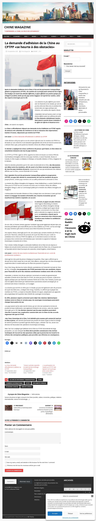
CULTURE (6, 36)
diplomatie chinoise (39, 383)
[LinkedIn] (75, 121)
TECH (71, 36)
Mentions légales (39, 488)
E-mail (7, 451)
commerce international (14, 383)
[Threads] (79, 121)
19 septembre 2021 (12, 51)
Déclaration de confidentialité (70, 517)
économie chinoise (12, 387)
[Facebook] (70, 121)
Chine (40, 379)
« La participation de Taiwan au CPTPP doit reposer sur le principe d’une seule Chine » (49, 368)
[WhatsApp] (88, 121)
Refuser (70, 513)
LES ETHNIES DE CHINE (81, 130)
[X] (84, 121)
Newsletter (68, 64)
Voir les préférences (86, 513)
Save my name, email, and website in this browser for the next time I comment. (31, 462)
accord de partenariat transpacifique (22, 379)
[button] (92, 496)
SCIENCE (53, 36)
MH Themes (31, 517)
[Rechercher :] (77, 44)
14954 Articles (35, 394)
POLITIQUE (44, 36)
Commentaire (9, 432)
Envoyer (67, 71)
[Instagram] (66, 121)
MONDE (34, 36)
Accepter (55, 513)
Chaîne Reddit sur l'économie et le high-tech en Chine (70, 228)
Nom (6, 446)
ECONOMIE (17, 36)
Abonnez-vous (25, 481)
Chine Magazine (25, 51)
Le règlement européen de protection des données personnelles (46, 484)
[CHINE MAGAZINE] (48, 22)
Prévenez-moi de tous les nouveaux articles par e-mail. (23, 465)
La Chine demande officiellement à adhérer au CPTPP (29, 136)
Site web (7, 457)
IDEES (25, 36)
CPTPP (28, 383)
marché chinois (27, 387)
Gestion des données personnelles (44, 480)
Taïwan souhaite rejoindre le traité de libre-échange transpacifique (31, 367)
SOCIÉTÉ (62, 36)
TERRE (79, 36)
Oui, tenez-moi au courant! (75, 66)
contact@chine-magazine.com (13, 487)
